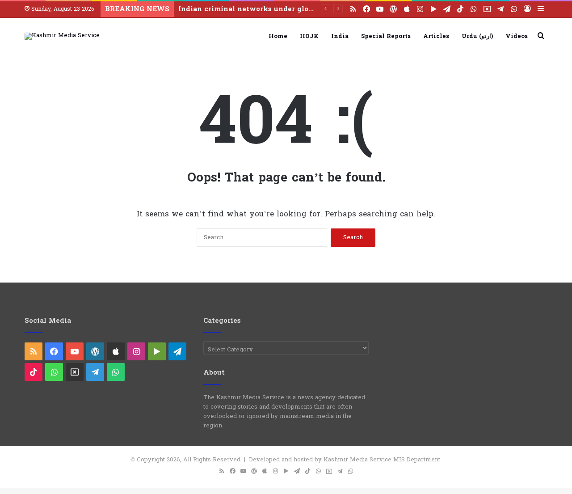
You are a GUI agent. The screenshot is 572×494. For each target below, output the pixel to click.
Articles (436, 36)
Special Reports (386, 36)
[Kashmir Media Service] (62, 36)
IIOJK (309, 36)
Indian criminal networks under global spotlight (266, 9)
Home (278, 36)
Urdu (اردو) (477, 36)
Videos (516, 36)
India (340, 36)
